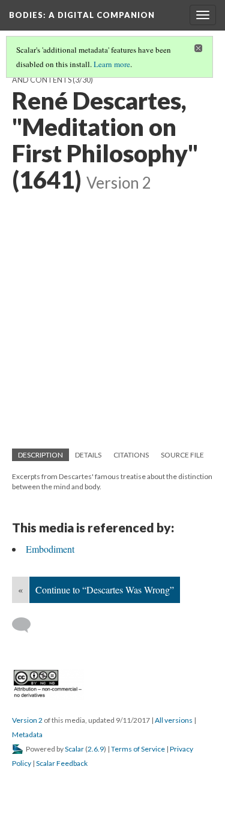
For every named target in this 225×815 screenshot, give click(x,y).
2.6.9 (96, 748)
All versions (174, 720)
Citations (131, 454)
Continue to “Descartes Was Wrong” (104, 589)
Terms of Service (138, 748)
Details (88, 454)
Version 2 (27, 720)
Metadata (27, 734)
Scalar (74, 748)
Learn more (112, 64)
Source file (182, 454)
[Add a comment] (26, 625)
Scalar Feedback (62, 763)
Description (40, 454)
